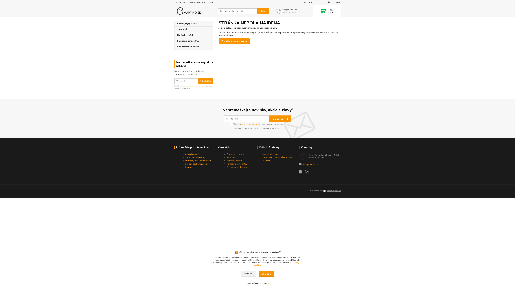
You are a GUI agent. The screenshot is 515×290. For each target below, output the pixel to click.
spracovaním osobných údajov (196, 86)
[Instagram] (308, 172)
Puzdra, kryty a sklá (187, 23)
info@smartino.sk (310, 164)
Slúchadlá (182, 29)
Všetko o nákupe (196, 2)
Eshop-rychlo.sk (334, 190)
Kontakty (211, 2)
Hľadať (263, 11)
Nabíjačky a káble (185, 35)
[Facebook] (302, 172)
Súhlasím (266, 273)
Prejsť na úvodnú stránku (234, 41)
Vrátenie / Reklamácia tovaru (198, 160)
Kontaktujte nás (270, 154)
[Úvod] (195, 11)
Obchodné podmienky (195, 157)
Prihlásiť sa (205, 81)
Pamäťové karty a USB (188, 41)
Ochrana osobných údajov (196, 164)
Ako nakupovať (181, 2)
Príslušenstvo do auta (188, 46)
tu (268, 283)
